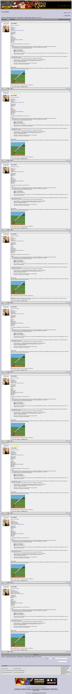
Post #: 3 (67, 229)
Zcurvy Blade (16, 25)
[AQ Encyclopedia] (28, 17)
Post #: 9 (67, 651)
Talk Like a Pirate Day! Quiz (19, 30)
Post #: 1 (67, 88)
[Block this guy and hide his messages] (12, 88)
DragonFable (23, 688)
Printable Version (67, 15)
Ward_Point (6, 23)
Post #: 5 (67, 371)
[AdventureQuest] (20, 17)
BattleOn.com (38, 688)
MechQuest (29, 688)
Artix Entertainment (54, 688)
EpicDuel (33, 688)
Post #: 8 (67, 582)
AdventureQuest (17, 688)
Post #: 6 (67, 441)
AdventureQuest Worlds (45, 688)
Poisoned (31, 56)
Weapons (33, 17)
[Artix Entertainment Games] (11, 17)
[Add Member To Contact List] (8, 88)
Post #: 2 (67, 160)
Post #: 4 (67, 302)
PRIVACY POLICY (36, 690)
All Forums (3, 17)
